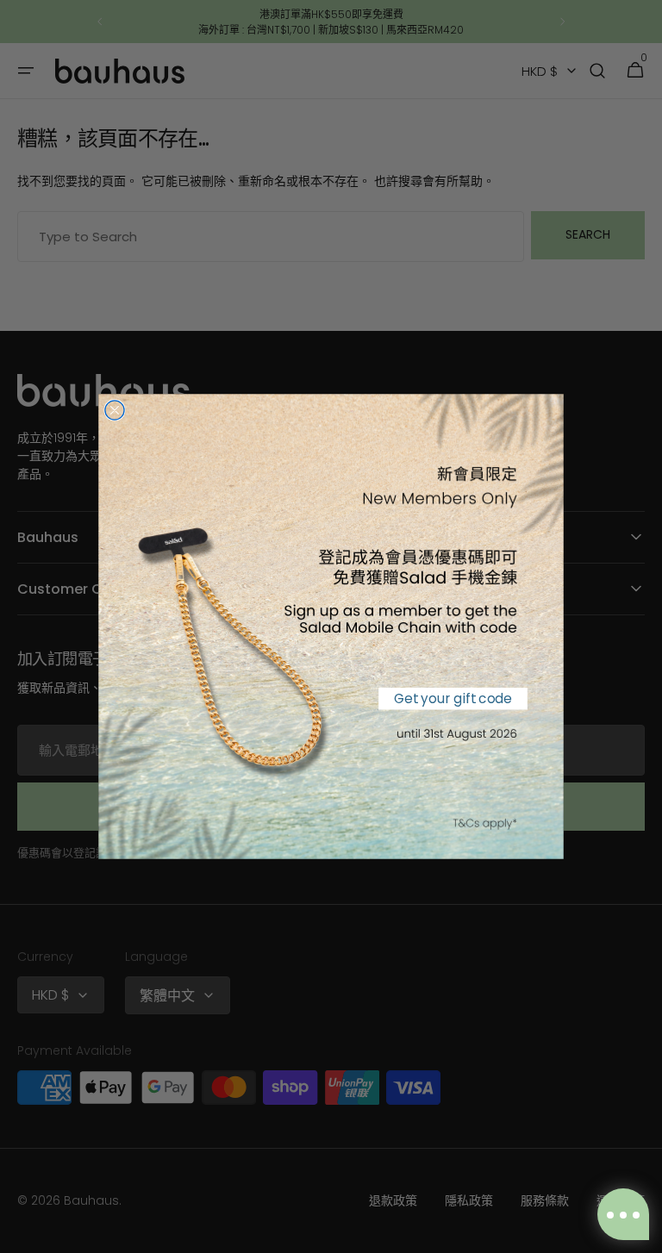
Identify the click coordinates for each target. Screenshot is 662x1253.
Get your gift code (452, 698)
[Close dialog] (114, 410)
